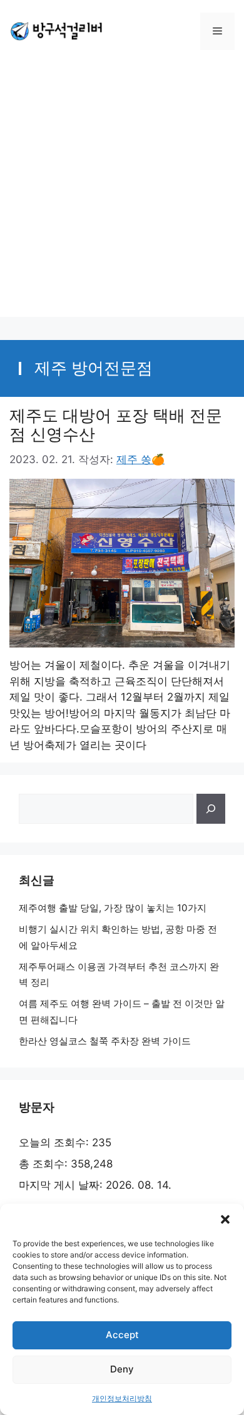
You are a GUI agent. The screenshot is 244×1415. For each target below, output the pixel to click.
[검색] (210, 809)
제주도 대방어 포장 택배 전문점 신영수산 (115, 425)
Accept (122, 1335)
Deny (122, 1369)
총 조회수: (45, 1164)
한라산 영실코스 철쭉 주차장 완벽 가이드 (105, 1041)
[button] (225, 1219)
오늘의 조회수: (55, 1142)
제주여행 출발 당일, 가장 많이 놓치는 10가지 (112, 908)
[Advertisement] (122, 195)
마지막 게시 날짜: (62, 1185)
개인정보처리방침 (122, 1398)
